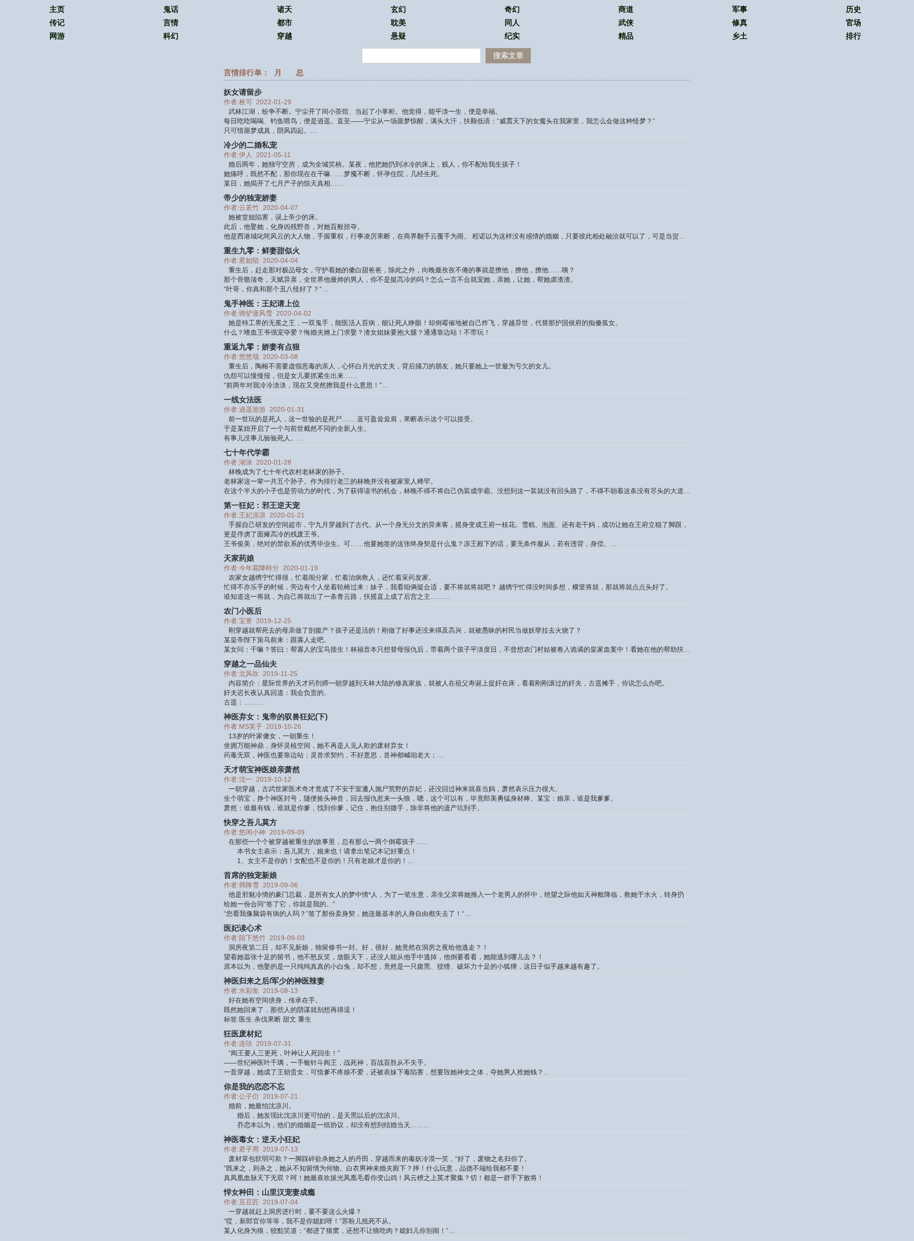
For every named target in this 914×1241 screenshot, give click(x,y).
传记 (57, 23)
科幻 (171, 36)
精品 (626, 36)
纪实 (512, 36)
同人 (512, 23)
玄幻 (398, 9)
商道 (626, 9)
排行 (853, 36)
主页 (57, 9)
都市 (284, 23)
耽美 (398, 23)
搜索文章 (508, 55)
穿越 (284, 36)
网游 (57, 36)
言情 (171, 23)
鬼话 (171, 9)
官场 (853, 23)
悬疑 (398, 36)
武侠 (626, 23)
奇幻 (512, 9)
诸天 (284, 9)
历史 (853, 9)
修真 (739, 23)
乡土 (739, 36)
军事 (739, 9)
